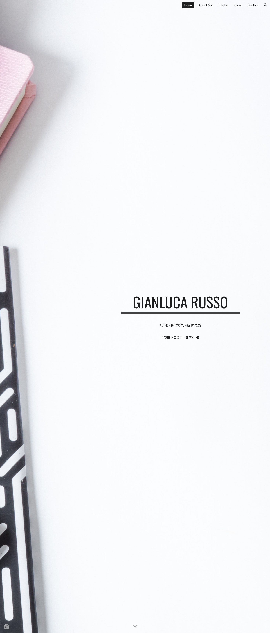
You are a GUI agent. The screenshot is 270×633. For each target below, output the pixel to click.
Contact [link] (253, 5)
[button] (265, 5)
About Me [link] (205, 5)
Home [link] (188, 5)
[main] (180, 303)
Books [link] (223, 5)
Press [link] (237, 5)
